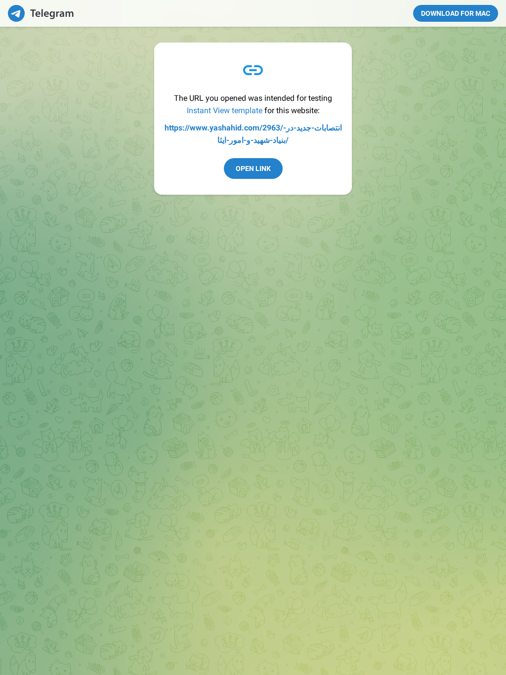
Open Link (253, 168)
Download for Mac (455, 13)
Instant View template (224, 110)
